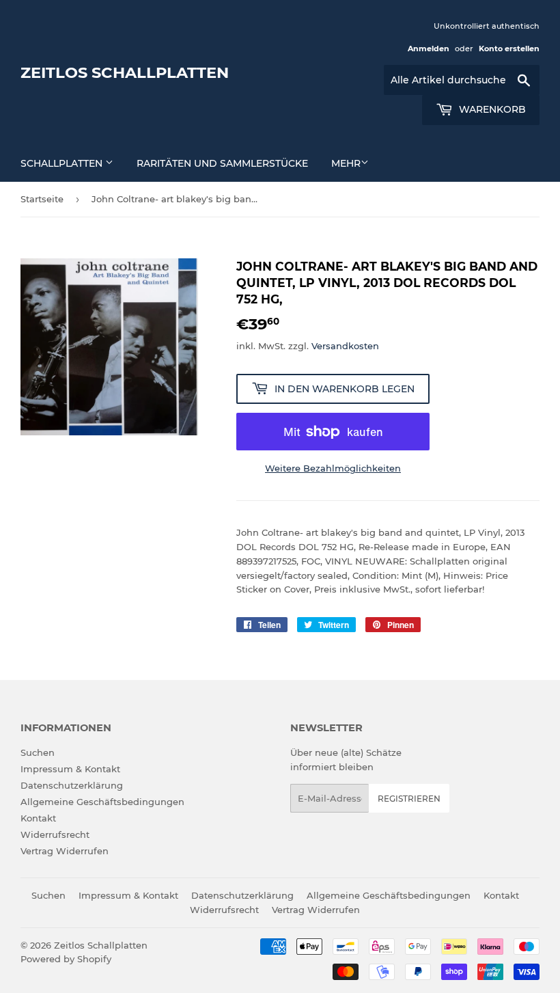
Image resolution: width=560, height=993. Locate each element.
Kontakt (38, 818)
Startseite (42, 198)
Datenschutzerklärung (71, 785)
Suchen (37, 752)
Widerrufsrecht (54, 834)
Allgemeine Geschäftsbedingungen (102, 801)
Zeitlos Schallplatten (124, 72)
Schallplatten (62, 163)
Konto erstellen (509, 48)
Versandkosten (345, 345)
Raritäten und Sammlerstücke (222, 163)
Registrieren (409, 798)
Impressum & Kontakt (70, 768)
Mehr (346, 163)
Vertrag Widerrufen (64, 850)
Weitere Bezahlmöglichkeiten (333, 468)
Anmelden (428, 48)
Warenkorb (491, 109)
